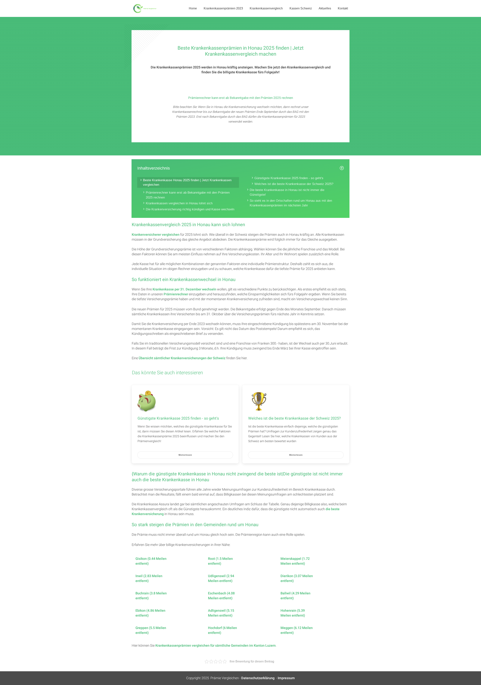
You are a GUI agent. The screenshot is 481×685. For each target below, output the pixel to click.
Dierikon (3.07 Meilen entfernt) (297, 578)
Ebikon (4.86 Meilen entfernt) (150, 613)
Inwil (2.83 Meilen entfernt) (148, 578)
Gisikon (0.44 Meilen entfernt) (150, 561)
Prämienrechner (176, 294)
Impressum (286, 678)
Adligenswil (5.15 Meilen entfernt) (221, 613)
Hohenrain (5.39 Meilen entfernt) (293, 613)
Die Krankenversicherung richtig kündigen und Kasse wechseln (190, 209)
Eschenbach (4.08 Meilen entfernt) (221, 596)
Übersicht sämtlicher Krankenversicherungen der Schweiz (182, 358)
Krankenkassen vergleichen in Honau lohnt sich (179, 203)
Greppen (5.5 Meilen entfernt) (150, 630)
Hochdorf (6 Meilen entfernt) (222, 630)
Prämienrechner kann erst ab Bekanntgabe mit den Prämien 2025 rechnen (188, 195)
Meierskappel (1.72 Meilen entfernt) (295, 561)
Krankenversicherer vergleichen (155, 234)
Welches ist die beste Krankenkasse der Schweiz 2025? (293, 184)
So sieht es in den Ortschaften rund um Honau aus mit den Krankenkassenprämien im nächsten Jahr (291, 203)
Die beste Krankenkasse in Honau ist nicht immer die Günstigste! (287, 192)
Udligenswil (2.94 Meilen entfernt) (221, 578)
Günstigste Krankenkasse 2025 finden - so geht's (288, 178)
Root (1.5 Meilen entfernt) (220, 561)
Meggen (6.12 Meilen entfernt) (297, 630)
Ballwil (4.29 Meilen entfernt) (295, 596)
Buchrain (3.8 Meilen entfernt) (151, 596)
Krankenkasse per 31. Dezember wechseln (184, 289)
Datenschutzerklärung (258, 678)
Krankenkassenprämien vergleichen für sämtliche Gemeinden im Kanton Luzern (215, 645)
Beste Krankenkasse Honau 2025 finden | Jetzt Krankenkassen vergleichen (187, 182)
